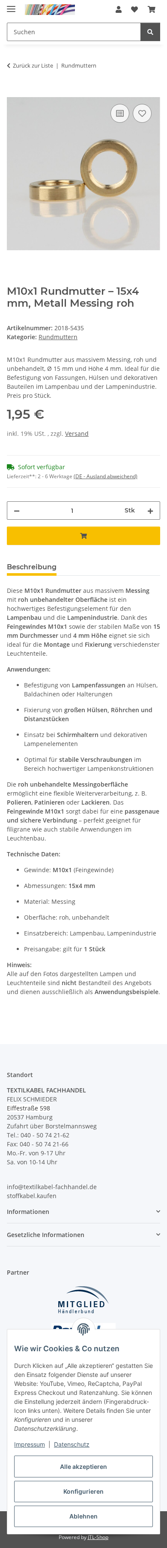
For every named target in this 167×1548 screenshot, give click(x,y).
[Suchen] (150, 32)
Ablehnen (83, 1516)
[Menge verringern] (16, 510)
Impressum (29, 1444)
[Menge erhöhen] (150, 510)
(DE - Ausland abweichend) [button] (105, 476)
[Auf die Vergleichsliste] (119, 113)
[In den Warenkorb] (14, 92)
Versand (77, 433)
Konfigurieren (83, 1491)
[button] (118, 9)
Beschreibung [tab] (32, 567)
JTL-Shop (98, 1537)
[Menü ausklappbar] (11, 5)
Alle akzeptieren (83, 1466)
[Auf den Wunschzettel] (142, 113)
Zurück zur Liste (33, 65)
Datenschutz (71, 1444)
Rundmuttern (58, 337)
